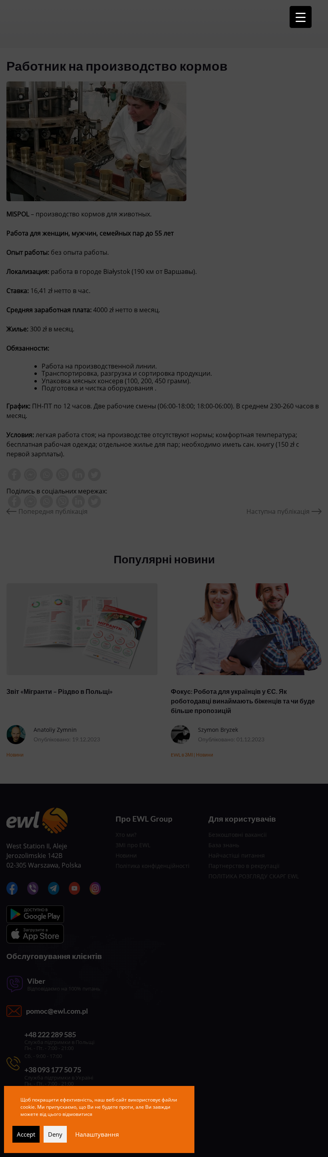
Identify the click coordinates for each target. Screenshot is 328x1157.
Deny (55, 1134)
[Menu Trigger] (301, 17)
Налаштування (97, 1134)
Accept (26, 1134)
